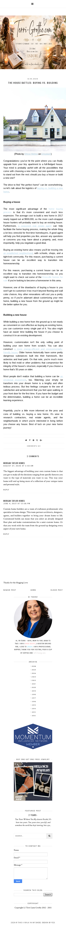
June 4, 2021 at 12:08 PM (16, 504)
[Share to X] (26, 440)
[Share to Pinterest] (33, 440)
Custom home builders (13, 508)
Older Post (57, 590)
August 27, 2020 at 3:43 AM (18, 466)
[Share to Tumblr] (37, 440)
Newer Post (9, 590)
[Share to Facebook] (30, 440)
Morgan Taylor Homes (14, 463)
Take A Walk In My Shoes (29, 922)
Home (33, 590)
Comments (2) (34, 446)
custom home (50, 471)
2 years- (33, 815)
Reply (6, 490)
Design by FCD (48, 922)
